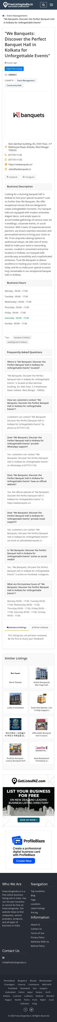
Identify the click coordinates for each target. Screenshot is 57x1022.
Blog (33, 895)
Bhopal (33, 980)
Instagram (30, 177)
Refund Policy (38, 945)
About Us (35, 924)
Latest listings (38, 908)
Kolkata (6, 996)
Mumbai (50, 996)
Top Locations (38, 891)
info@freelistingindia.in (14, 962)
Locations (35, 904)
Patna (26, 999)
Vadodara (24, 1003)
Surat (51, 999)
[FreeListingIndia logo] (18, 5)
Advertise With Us (40, 941)
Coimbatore (33, 984)
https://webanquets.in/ (21, 164)
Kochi (47, 992)
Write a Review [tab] (41, 627)
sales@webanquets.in (20, 169)
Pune (34, 999)
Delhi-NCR (46, 984)
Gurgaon (43, 988)
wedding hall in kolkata (17, 342)
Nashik (18, 999)
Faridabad (12, 988)
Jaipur (30, 992)
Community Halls (14, 85)
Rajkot (43, 999)
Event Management (17, 15)
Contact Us (36, 928)
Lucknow (17, 996)
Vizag (34, 1003)
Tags (33, 899)
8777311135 (15, 154)
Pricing (34, 912)
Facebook (13, 177)
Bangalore (22, 980)
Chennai (21, 984)
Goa (34, 988)
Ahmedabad (9, 980)
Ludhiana (28, 996)
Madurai (39, 996)
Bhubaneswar (45, 980)
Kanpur (39, 992)
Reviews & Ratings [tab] (17, 627)
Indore (21, 992)
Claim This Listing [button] (14, 68)
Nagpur (8, 999)
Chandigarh (9, 984)
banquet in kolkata (22, 337)
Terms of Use (37, 933)
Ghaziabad (25, 988)
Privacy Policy (37, 937)
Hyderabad (10, 992)
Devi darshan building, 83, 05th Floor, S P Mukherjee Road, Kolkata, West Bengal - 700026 (30, 147)
